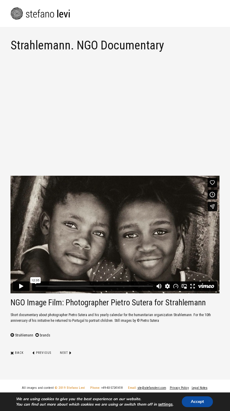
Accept (197, 401)
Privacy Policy (179, 388)
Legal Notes (200, 388)
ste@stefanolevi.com (151, 388)
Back (19, 352)
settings (165, 404)
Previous (43, 352)
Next (64, 352)
